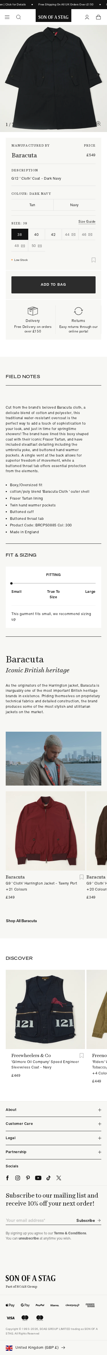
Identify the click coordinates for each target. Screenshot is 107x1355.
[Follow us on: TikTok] (48, 1178)
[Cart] (98, 17)
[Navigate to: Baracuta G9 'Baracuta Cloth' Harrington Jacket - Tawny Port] (45, 831)
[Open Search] (18, 17)
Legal (10, 1137)
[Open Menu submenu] (7, 17)
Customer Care (19, 1123)
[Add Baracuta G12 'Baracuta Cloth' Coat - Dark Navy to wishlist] (93, 260)
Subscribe (85, 1220)
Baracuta (24, 155)
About (11, 1109)
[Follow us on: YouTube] (38, 1178)
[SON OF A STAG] (53, 17)
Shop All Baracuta (21, 920)
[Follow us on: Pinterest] (28, 1178)
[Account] (87, 17)
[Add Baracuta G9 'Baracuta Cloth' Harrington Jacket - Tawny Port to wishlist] (81, 877)
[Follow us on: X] (59, 1178)
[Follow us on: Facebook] (7, 1178)
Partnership (16, 1151)
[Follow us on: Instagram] (18, 1178)
